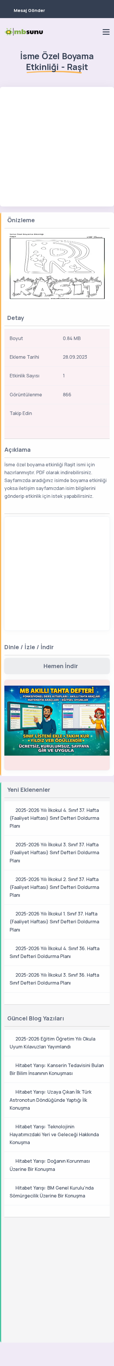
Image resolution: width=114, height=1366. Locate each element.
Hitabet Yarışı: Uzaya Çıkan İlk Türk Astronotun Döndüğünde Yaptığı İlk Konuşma (50, 1100)
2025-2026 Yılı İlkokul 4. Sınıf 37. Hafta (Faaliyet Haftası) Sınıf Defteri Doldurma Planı (54, 818)
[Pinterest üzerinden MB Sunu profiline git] (94, 32)
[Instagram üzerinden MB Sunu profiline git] (84, 32)
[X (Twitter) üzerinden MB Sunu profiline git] (90, 415)
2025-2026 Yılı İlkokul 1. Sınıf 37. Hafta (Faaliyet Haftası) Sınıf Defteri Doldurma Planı (54, 921)
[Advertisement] (57, 147)
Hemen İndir (61, 666)
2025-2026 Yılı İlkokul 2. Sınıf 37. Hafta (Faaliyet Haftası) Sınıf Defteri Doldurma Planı (54, 887)
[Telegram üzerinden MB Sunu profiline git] (74, 32)
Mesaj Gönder (29, 10)
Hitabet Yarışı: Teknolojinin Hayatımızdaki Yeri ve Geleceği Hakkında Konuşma (54, 1134)
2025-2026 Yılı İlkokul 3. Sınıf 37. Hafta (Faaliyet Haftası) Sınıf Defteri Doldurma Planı (54, 852)
